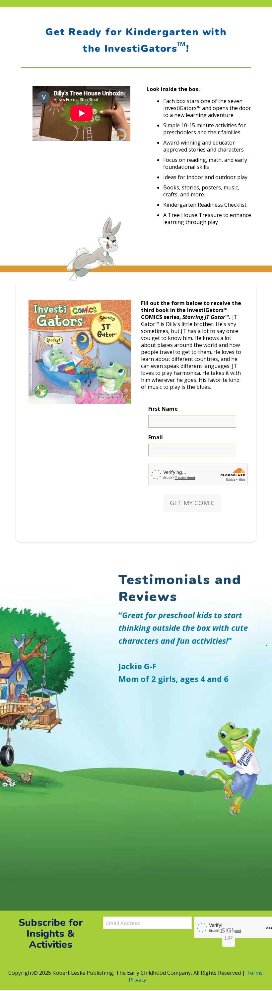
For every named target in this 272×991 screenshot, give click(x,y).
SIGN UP (228, 934)
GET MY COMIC (192, 502)
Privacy (137, 979)
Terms (254, 972)
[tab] (181, 772)
